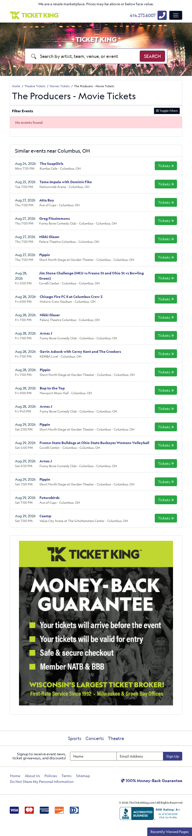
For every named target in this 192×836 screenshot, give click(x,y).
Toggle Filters (168, 111)
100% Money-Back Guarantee (153, 780)
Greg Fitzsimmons (54, 218)
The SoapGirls (51, 163)
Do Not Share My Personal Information (42, 781)
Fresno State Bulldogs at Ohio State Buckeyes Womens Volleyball (94, 442)
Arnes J (46, 333)
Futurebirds (50, 497)
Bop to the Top (52, 388)
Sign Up (172, 756)
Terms (67, 775)
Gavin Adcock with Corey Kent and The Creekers (80, 351)
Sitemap (83, 775)
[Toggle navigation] (175, 15)
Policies (50, 775)
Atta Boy (46, 200)
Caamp (45, 515)
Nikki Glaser (49, 236)
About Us (32, 775)
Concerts (95, 738)
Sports (75, 738)
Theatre (116, 738)
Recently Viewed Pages (169, 831)
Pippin (44, 254)
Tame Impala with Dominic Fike (66, 181)
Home (15, 775)
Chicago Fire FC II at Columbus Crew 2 (71, 296)
